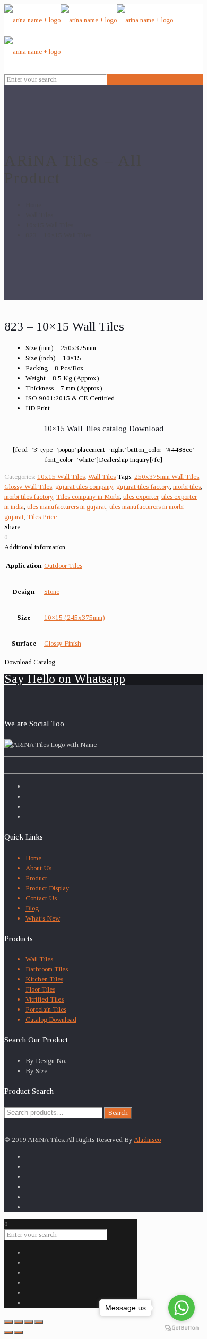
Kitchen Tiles (44, 979)
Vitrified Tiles (44, 999)
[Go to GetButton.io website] (182, 1328)
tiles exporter (140, 497)
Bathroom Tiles (46, 969)
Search (118, 1113)
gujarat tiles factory (143, 486)
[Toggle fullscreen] (28, 1322)
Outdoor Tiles (63, 565)
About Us (38, 868)
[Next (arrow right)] (18, 1332)
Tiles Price (42, 517)
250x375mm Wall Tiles (166, 476)
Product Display (47, 888)
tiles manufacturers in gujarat (66, 507)
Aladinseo (147, 1140)
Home (33, 205)
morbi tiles (187, 486)
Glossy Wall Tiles (28, 486)
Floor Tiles (40, 989)
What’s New (42, 918)
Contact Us (41, 898)
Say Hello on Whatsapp (64, 678)
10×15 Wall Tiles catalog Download (103, 428)
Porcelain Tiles (45, 1009)
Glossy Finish (62, 643)
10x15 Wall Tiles (49, 225)
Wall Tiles (39, 215)
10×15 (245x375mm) (74, 617)
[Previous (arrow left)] (8, 1332)
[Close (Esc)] (8, 1322)
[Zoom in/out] (38, 1322)
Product (36, 878)
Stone (51, 591)
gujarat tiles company (84, 486)
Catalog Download (50, 1019)
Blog (32, 908)
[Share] (18, 1322)
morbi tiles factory (28, 497)
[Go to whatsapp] (181, 1308)
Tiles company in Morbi (88, 497)
